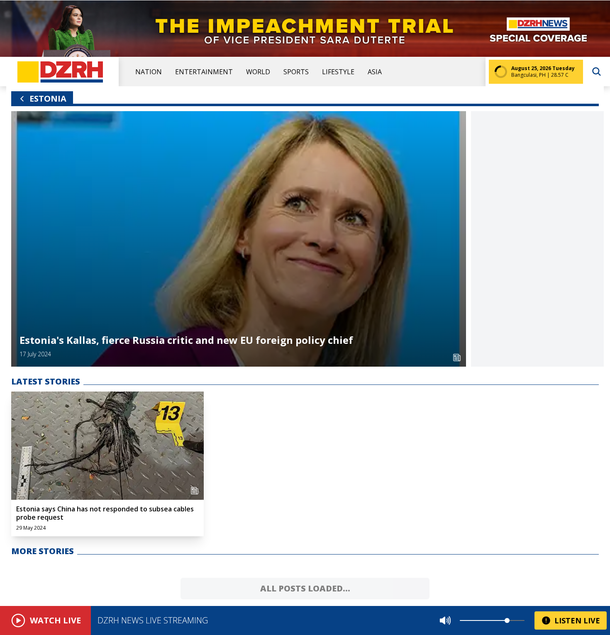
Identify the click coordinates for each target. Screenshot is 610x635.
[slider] (507, 620)
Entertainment (204, 71)
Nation (148, 71)
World (258, 71)
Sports (296, 71)
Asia (375, 71)
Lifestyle (338, 71)
